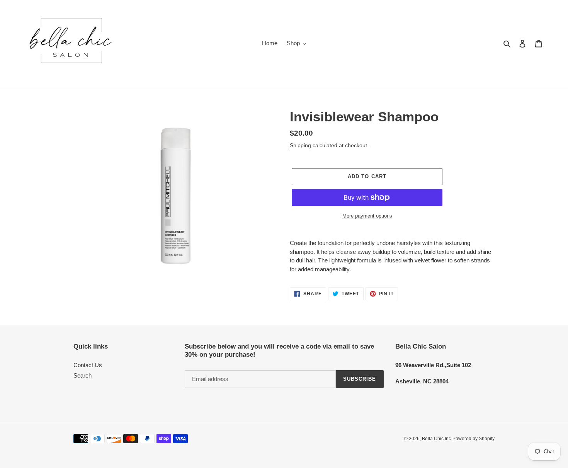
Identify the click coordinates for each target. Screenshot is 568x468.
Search (82, 375)
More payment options (367, 216)
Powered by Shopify (473, 438)
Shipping (300, 145)
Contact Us (87, 365)
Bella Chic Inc (436, 438)
